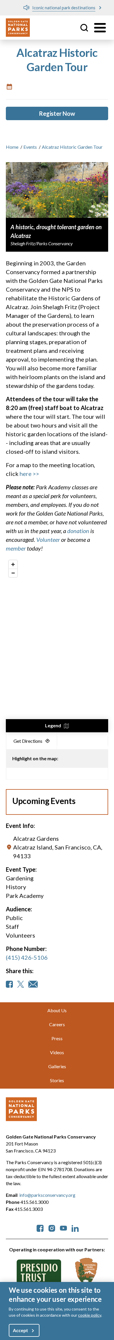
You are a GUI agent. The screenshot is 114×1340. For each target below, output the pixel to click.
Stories (57, 1080)
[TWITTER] (20, 984)
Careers (57, 1024)
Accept (20, 1330)
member (16, 548)
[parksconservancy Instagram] (51, 1227)
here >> (29, 473)
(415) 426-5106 (27, 957)
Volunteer (48, 539)
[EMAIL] (33, 984)
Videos (57, 1052)
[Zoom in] (13, 564)
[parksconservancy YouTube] (63, 1227)
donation (78, 530)
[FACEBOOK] (9, 984)
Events (30, 147)
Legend (53, 725)
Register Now (57, 113)
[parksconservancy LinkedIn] (75, 1227)
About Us (57, 1010)
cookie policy (89, 1315)
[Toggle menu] (100, 28)
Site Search (84, 27)
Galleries (57, 1066)
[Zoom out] (13, 573)
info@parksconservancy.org (47, 1195)
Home (12, 147)
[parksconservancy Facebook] (40, 1227)
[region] (57, 644)
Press (57, 1038)
